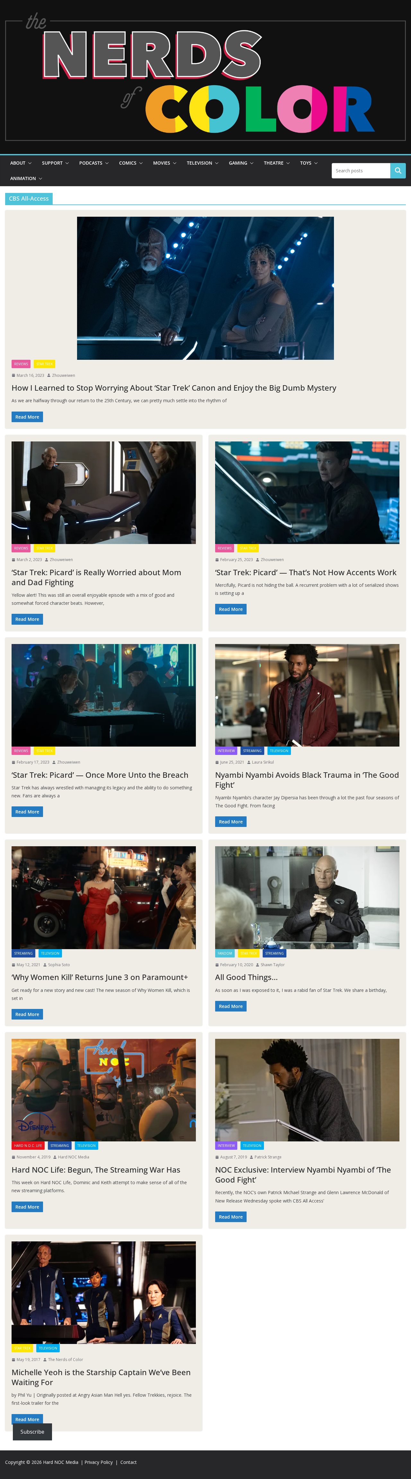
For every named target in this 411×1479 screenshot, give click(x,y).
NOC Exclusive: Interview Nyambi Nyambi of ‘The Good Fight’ (303, 1174)
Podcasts (90, 163)
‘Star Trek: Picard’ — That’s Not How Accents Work (306, 572)
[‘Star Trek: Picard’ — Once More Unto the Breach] (104, 695)
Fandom (225, 953)
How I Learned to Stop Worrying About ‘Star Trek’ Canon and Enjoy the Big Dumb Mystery (174, 387)
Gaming (238, 163)
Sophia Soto (59, 964)
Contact (128, 1462)
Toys (305, 163)
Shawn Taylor (273, 964)
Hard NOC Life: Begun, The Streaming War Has (96, 1169)
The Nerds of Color (65, 1359)
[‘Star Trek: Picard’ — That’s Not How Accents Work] (307, 492)
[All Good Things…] (307, 897)
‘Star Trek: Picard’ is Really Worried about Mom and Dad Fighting (96, 577)
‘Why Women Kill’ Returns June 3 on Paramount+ (100, 977)
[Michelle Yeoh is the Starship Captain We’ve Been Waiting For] (104, 1292)
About (17, 163)
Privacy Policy (98, 1462)
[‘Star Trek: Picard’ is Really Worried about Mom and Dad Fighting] (104, 492)
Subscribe (32, 1431)
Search (398, 170)
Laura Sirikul (263, 762)
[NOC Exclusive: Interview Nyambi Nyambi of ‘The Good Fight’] (307, 1090)
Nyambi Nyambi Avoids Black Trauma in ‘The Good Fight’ (307, 779)
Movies (161, 163)
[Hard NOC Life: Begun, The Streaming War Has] (104, 1090)
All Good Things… (246, 977)
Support (52, 163)
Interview (226, 751)
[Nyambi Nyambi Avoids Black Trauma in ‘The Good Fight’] (307, 695)
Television (199, 163)
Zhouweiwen (63, 375)
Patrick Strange (268, 1157)
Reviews (21, 364)
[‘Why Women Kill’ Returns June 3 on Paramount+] (104, 897)
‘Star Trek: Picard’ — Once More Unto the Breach (100, 774)
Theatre (274, 163)
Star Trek (44, 364)
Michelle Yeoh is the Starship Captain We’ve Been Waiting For (101, 1377)
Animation (23, 178)
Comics (127, 163)
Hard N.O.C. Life (28, 1145)
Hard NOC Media (73, 1157)
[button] (28, 163)
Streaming (252, 751)
